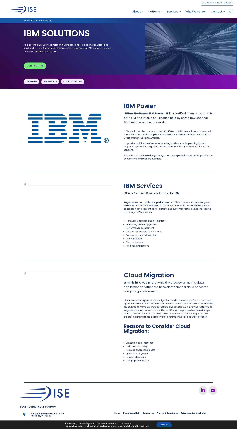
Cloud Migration (72, 81)
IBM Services (50, 81)
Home (117, 413)
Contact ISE (34, 65)
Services (172, 12)
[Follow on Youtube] (212, 390)
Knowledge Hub (211, 3)
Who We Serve (195, 12)
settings (144, 426)
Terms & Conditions (167, 413)
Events (228, 3)
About (136, 12)
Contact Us (148, 413)
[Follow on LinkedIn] (203, 390)
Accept (164, 424)
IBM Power (31, 81)
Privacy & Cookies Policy (193, 413)
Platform (154, 12)
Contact (216, 12)
